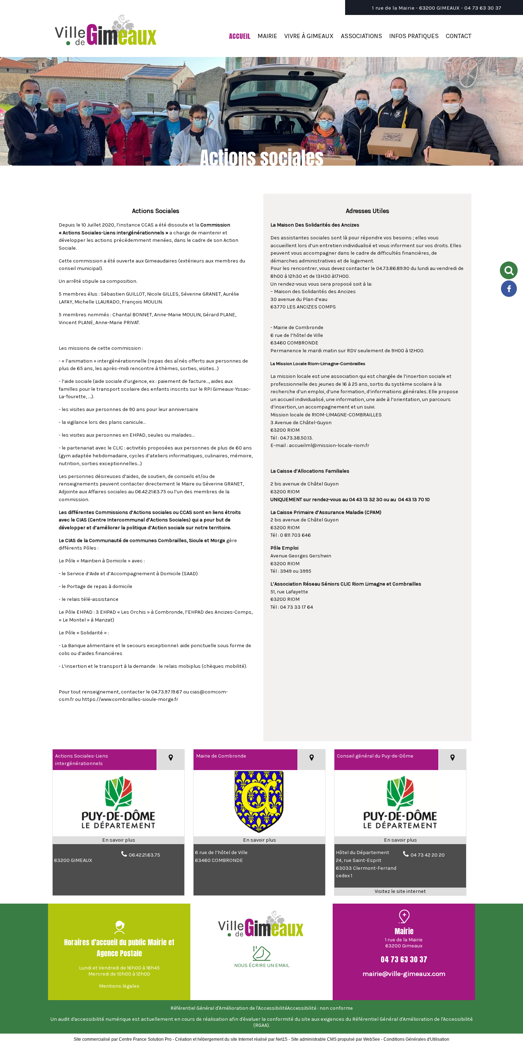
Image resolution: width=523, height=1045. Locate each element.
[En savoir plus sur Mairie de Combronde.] (259, 840)
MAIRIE (267, 36)
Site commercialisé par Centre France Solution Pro (122, 1039)
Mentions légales (119, 986)
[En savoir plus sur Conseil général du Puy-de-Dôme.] (400, 840)
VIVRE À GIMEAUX (309, 36)
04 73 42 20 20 (428, 855)
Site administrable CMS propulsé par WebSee (335, 1039)
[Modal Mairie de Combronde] (259, 833)
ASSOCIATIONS (361, 36)
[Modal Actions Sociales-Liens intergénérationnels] (118, 833)
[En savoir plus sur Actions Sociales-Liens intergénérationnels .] (118, 840)
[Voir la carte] (170, 759)
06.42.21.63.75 (144, 855)
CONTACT (458, 36)
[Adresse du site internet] (400, 891)
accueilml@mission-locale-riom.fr (329, 445)
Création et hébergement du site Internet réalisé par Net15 (231, 1039)
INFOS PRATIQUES (414, 36)
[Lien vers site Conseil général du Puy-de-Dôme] (400, 833)
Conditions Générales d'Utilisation (416, 1039)
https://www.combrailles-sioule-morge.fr (130, 699)
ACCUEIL (239, 36)
